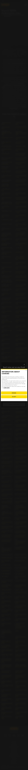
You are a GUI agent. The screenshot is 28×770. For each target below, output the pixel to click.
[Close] (26, 370)
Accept (14, 396)
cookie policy (7, 387)
